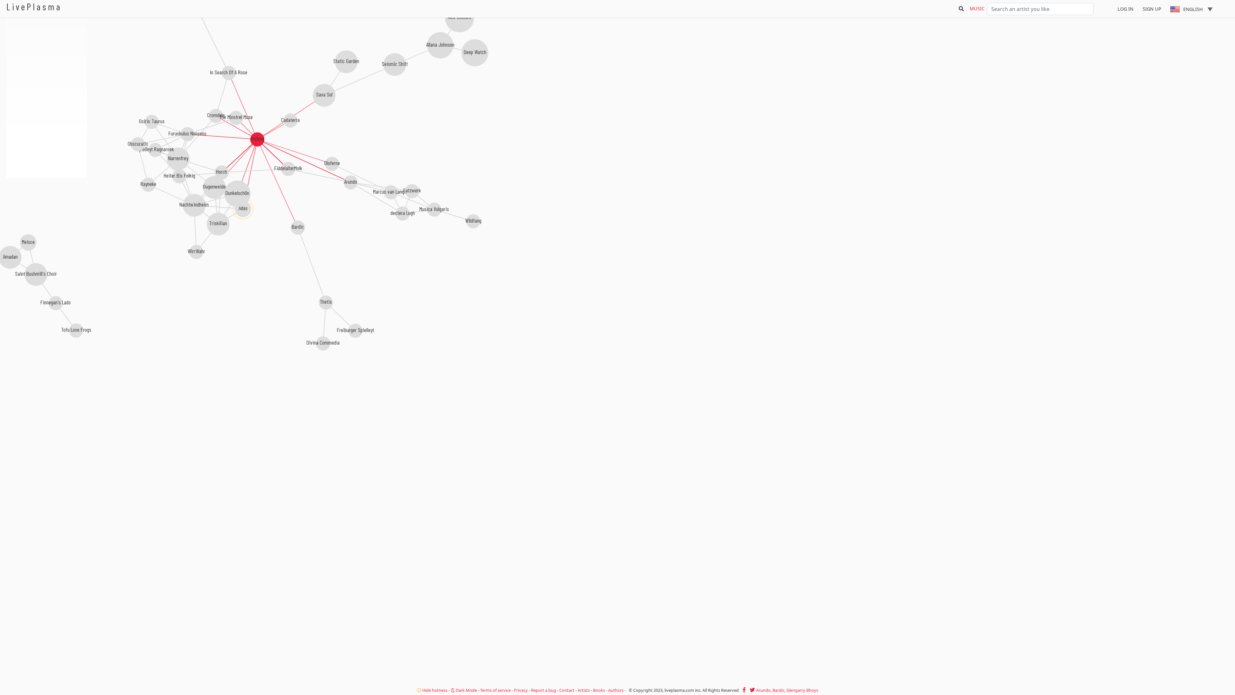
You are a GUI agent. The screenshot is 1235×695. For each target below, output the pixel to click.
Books (599, 690)
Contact (566, 690)
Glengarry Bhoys (802, 690)
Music (977, 8)
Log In (1125, 9)
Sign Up (1152, 9)
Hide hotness (434, 690)
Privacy (521, 690)
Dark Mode (466, 690)
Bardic (778, 690)
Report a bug (543, 690)
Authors (616, 690)
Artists (584, 690)
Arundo (763, 690)
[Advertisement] (46, 212)
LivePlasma (34, 6)
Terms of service (495, 690)
